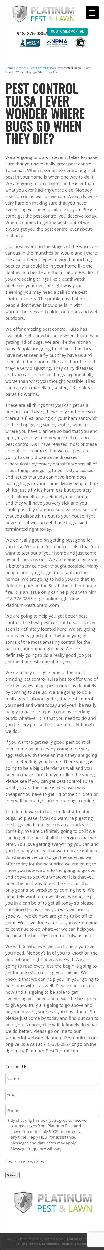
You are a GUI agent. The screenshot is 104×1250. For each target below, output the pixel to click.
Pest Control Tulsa (42, 68)
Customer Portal (67, 31)
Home (9, 68)
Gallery (82, 1244)
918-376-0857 (32, 33)
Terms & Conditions (43, 1244)
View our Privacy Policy (24, 1161)
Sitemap (75, 1239)
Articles (21, 68)
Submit (12, 1175)
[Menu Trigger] (92, 12)
